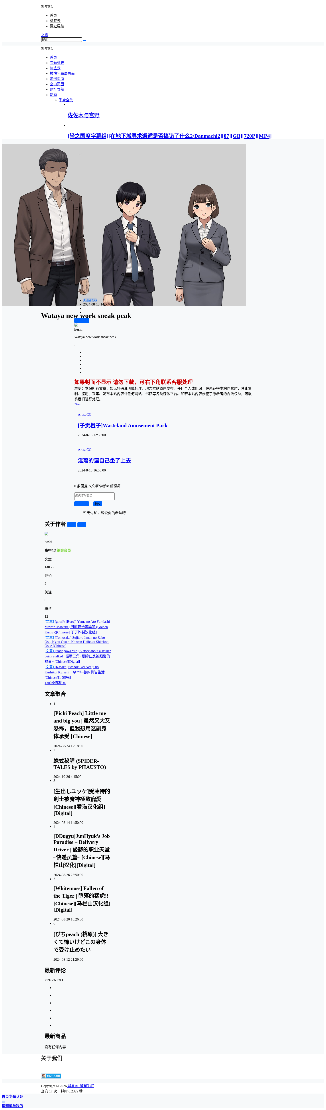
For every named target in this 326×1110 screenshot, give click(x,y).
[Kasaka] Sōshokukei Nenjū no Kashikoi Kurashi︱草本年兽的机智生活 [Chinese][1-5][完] (75, 672)
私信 (82, 525)
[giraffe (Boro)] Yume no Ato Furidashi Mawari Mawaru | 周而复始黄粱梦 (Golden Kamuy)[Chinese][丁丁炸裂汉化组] (77, 627)
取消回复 (81, 504)
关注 (72, 525)
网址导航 (57, 26)
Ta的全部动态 (55, 683)
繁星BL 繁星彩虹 (80, 1086)
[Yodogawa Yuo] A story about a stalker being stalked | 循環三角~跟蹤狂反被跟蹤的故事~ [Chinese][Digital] (78, 656)
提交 (98, 504)
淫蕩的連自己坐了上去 (104, 460)
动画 (53, 95)
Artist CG (90, 300)
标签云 (55, 21)
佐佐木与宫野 (84, 115)
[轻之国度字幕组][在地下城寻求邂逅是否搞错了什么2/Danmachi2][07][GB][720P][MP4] (170, 136)
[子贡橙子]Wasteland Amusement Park (122, 425)
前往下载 (81, 320)
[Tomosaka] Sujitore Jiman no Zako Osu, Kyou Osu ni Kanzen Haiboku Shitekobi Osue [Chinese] (77, 642)
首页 (53, 15)
